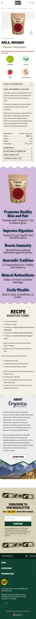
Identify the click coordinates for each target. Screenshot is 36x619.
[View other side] (31, 33)
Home (3, 8)
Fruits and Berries (22, 8)
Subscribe (18, 524)
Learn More (18, 456)
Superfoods (11, 8)
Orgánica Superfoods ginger (23, 333)
